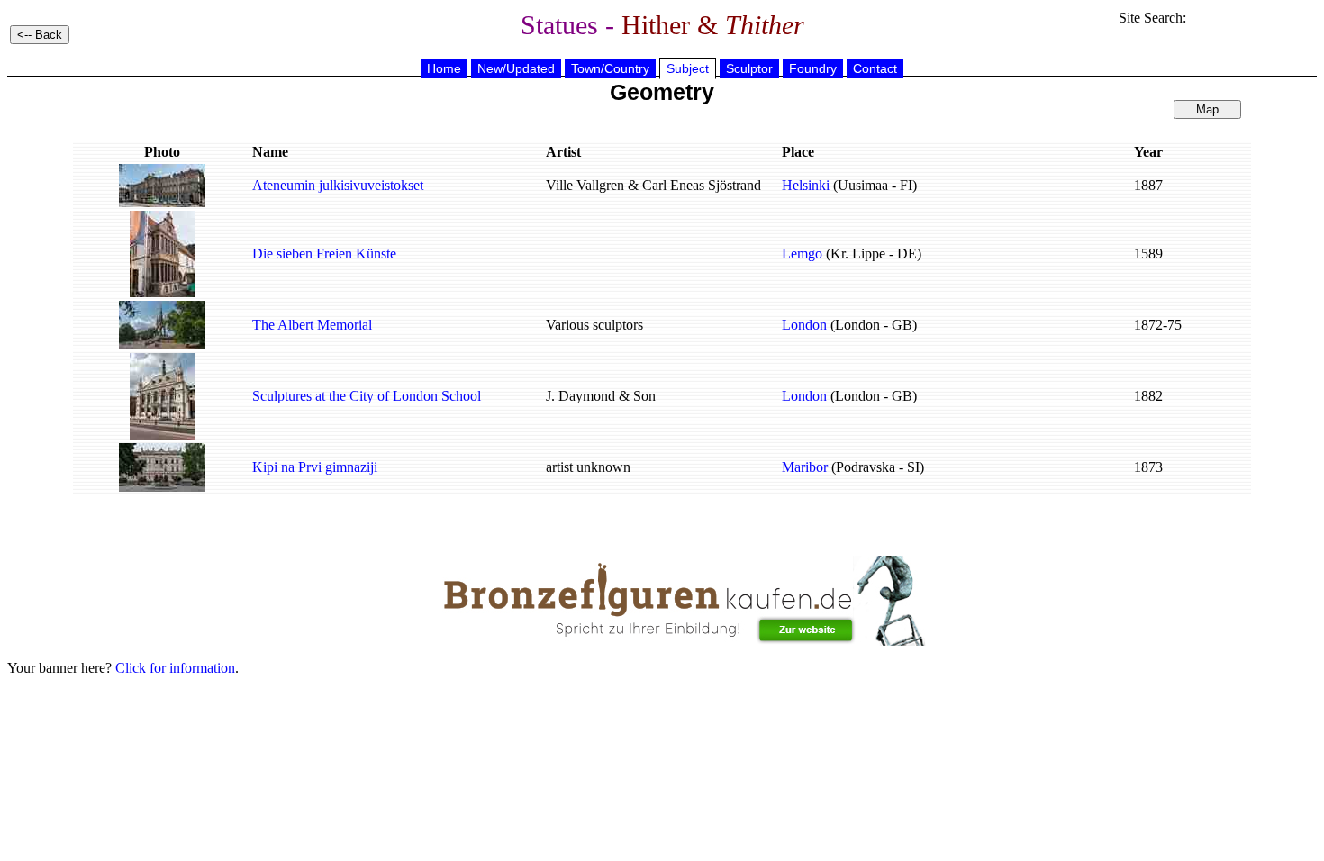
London (804, 324)
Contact (875, 68)
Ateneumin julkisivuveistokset (337, 185)
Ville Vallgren (585, 185)
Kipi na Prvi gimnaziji (314, 467)
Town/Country (610, 68)
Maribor (805, 467)
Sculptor (749, 68)
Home (444, 68)
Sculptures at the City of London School (366, 395)
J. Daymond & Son (601, 395)
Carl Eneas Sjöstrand (701, 185)
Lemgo (802, 253)
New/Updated (516, 68)
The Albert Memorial (312, 324)
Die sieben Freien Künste (324, 253)
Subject (688, 68)
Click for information (175, 667)
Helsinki (806, 185)
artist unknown (588, 467)
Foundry (813, 68)
